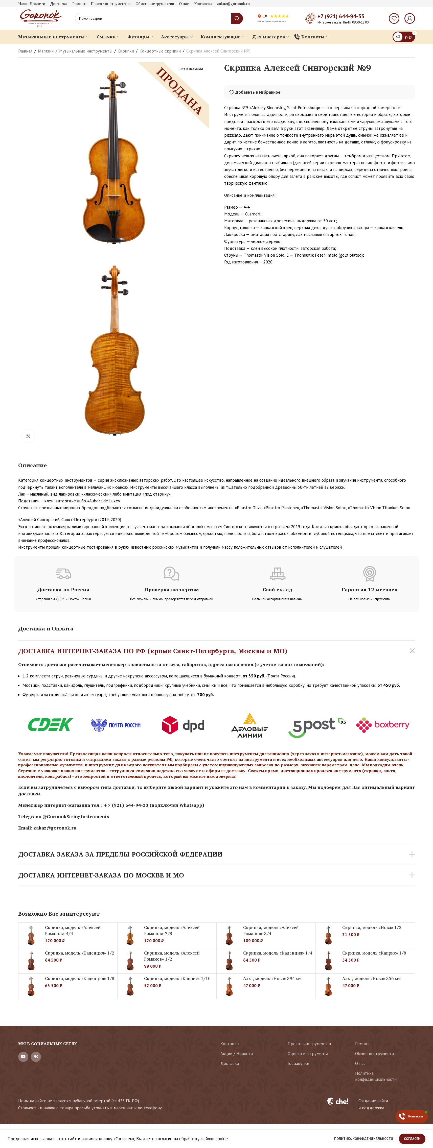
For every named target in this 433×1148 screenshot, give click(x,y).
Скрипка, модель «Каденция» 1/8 (79, 978)
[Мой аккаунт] (410, 18)
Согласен (412, 1139)
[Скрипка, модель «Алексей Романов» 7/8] (130, 935)
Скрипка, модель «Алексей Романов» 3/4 (271, 930)
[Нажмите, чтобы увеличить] (28, 436)
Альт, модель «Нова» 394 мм (272, 978)
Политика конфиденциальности (376, 1076)
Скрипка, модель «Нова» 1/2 (371, 927)
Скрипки (126, 51)
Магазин (46, 51)
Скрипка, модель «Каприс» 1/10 (177, 978)
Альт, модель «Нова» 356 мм (371, 978)
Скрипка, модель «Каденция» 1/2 (79, 952)
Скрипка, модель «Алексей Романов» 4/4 (73, 930)
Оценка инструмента (308, 1053)
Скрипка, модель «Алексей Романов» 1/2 (172, 955)
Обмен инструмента (374, 1053)
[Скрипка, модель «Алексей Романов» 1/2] (130, 961)
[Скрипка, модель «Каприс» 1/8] (328, 961)
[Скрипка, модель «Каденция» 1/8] (31, 986)
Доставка (229, 1063)
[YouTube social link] (23, 1057)
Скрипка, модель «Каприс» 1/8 (374, 952)
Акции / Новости (236, 1053)
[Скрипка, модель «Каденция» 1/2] (31, 961)
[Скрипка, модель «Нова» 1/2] (328, 935)
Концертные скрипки (160, 51)
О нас (360, 1063)
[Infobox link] (368, 1104)
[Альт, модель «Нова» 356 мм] (328, 986)
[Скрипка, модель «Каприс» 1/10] (130, 986)
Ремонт (362, 1043)
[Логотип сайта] (40, 18)
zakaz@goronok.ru (55, 828)
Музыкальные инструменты (85, 51)
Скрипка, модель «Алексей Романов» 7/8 (172, 930)
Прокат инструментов (309, 1043)
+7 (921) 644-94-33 (340, 16)
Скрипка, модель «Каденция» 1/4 (277, 952)
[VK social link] (36, 1057)
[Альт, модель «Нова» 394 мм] (229, 986)
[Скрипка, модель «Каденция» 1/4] (229, 961)
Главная (25, 51)
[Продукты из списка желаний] (394, 18)
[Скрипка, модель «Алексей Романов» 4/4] (31, 935)
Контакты (229, 1043)
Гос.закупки (298, 1063)
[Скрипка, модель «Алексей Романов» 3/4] (229, 935)
